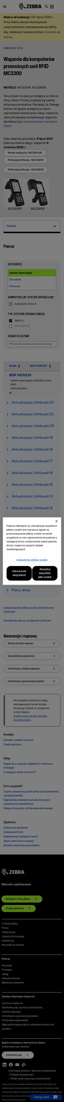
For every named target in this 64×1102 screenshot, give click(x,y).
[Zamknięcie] (56, 521)
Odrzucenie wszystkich (19, 573)
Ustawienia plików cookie (32, 560)
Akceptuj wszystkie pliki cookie (45, 573)
